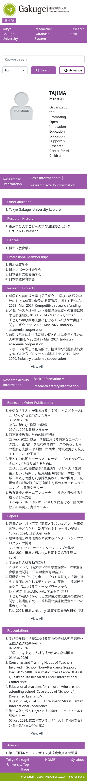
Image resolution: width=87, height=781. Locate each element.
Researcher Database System (43, 34)
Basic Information (44, 178)
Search (46, 70)
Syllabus (77, 759)
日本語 (9, 20)
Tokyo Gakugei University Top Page (17, 764)
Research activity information (52, 185)
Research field (77, 31)
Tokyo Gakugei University (10, 34)
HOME (50, 759)
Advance (75, 70)
